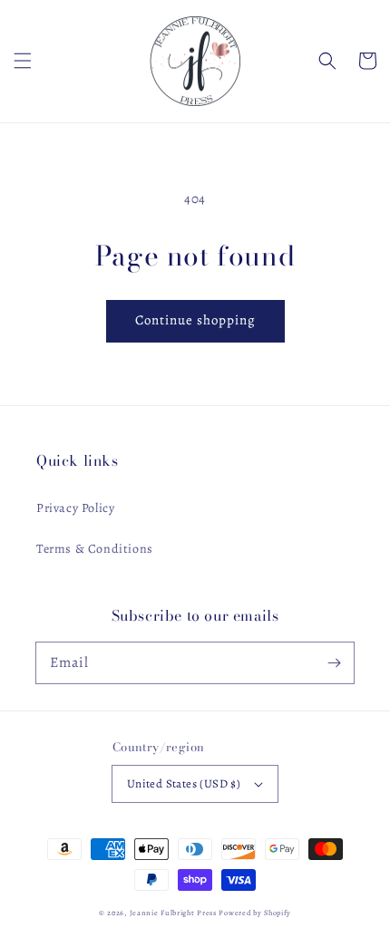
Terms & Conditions (94, 548)
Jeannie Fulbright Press (173, 913)
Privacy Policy (75, 508)
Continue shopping (195, 320)
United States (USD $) (183, 783)
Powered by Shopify (255, 913)
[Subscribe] (334, 662)
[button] (23, 61)
